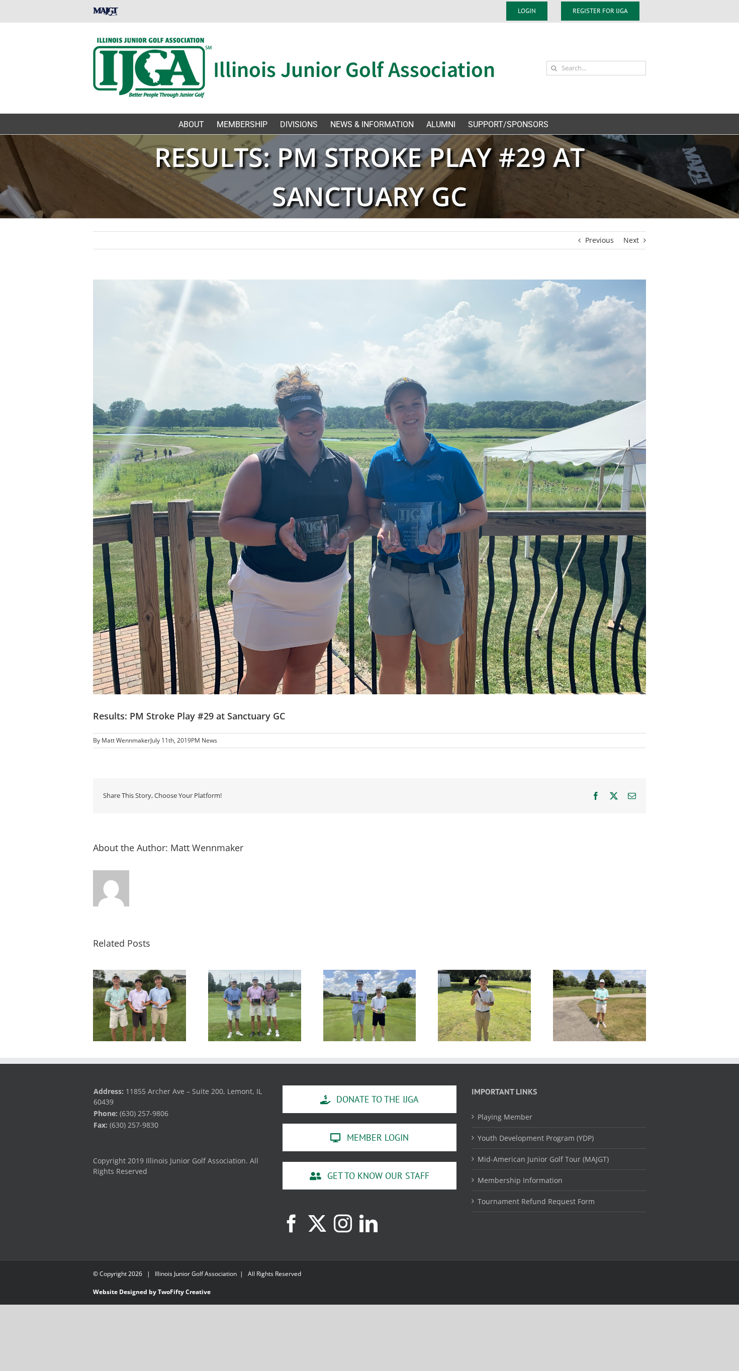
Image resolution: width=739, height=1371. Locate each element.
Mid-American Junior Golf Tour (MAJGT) (543, 1159)
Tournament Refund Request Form (536, 1201)
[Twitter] (317, 1224)
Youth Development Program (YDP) (536, 1138)
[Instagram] (343, 1224)
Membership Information (520, 1180)
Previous (599, 240)
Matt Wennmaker (126, 740)
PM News (204, 740)
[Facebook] (292, 1224)
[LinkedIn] (368, 1224)
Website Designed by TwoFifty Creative (152, 1292)
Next (631, 240)
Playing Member (505, 1117)
